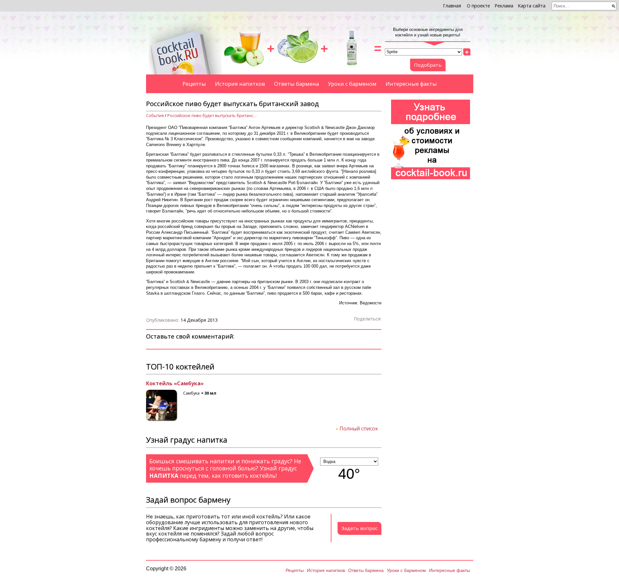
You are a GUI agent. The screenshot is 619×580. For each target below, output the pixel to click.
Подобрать (428, 65)
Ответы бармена (296, 83)
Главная (452, 6)
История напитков (240, 83)
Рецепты (194, 83)
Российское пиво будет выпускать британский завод (212, 115)
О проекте (478, 6)
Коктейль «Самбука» (175, 384)
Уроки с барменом (352, 83)
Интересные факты (411, 83)
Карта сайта (531, 6)
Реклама (504, 6)
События (155, 115)
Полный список (358, 429)
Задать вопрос (359, 528)
